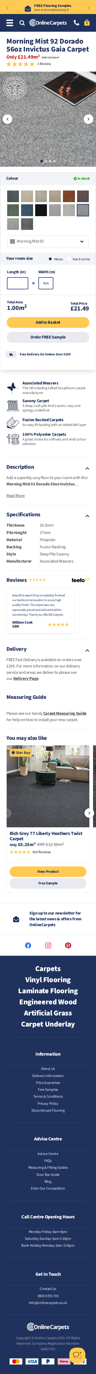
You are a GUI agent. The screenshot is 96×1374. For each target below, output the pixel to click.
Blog (48, 1181)
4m (46, 283)
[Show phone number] (76, 23)
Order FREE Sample (48, 337)
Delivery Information (47, 1076)
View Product (47, 871)
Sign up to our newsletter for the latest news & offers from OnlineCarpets (55, 919)
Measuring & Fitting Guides (48, 1167)
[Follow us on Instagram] (48, 946)
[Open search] (22, 23)
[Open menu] (10, 23)
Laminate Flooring (48, 991)
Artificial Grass (48, 1013)
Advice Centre (48, 1154)
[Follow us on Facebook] (28, 946)
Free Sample (48, 883)
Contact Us (48, 1289)
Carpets (48, 968)
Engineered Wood (48, 1002)
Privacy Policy (48, 1103)
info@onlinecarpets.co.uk (48, 1303)
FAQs (48, 1160)
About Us (48, 1068)
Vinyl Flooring (48, 979)
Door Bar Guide (48, 1174)
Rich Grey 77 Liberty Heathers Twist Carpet (46, 836)
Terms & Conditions (48, 1096)
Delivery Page (25, 678)
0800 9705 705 (48, 1296)
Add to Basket (48, 322)
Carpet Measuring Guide (64, 713)
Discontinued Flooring (48, 1110)
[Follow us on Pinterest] (68, 946)
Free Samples (48, 1089)
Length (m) (16, 272)
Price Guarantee (48, 1082)
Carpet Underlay (48, 1024)
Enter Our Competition (48, 1188)
